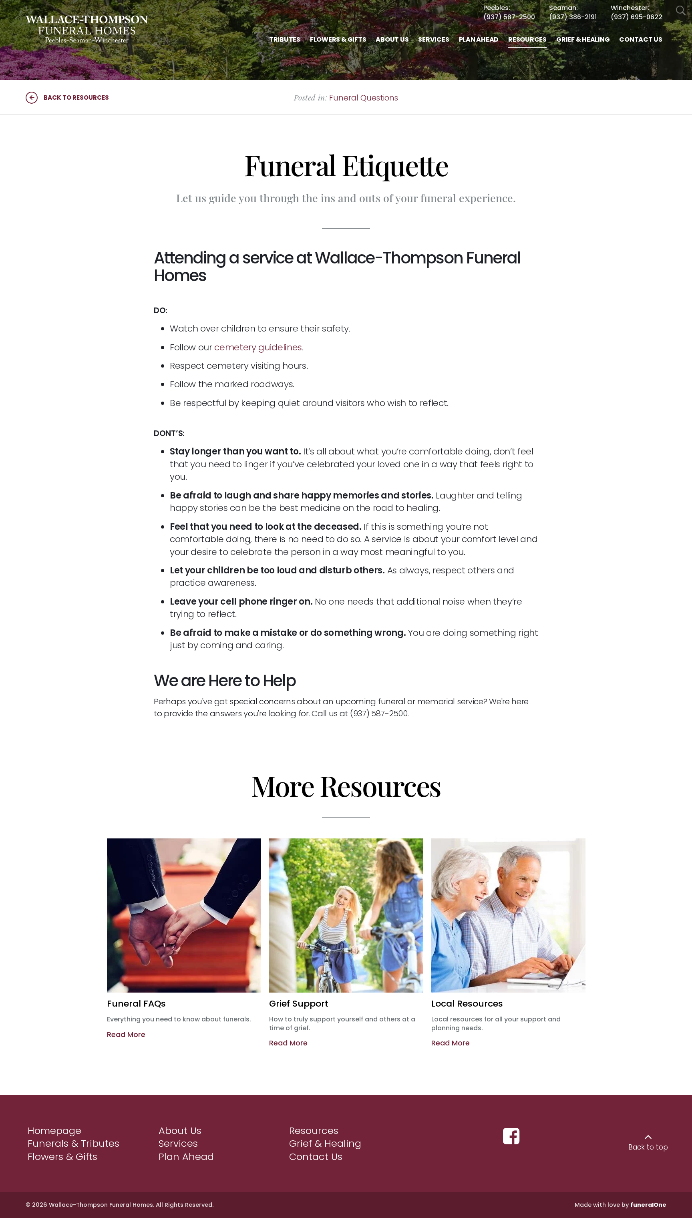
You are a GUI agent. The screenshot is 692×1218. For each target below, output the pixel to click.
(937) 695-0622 (636, 17)
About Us (180, 1130)
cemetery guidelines (258, 347)
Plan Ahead (186, 1156)
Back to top (648, 1147)
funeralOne (648, 1205)
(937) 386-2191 (573, 17)
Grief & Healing (325, 1143)
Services (178, 1143)
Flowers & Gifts (62, 1156)
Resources (313, 1130)
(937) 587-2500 (509, 17)
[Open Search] (681, 11)
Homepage (54, 1130)
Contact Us (315, 1156)
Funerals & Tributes (73, 1143)
